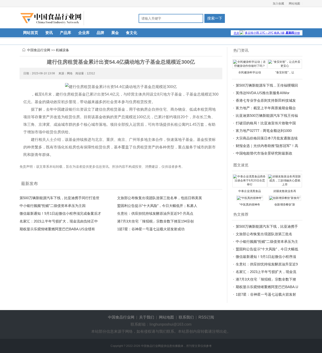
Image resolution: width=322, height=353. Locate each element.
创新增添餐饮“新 (284, 204)
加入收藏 (278, 3)
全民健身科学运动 (249, 72)
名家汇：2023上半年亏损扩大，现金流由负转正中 (59, 221)
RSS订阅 (206, 317)
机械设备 (62, 50)
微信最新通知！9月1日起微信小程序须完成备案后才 (60, 213)
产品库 (65, 33)
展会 (115, 33)
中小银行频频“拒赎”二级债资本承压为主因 (53, 206)
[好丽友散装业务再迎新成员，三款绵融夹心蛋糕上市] (285, 180)
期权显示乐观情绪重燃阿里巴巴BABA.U (267, 287)
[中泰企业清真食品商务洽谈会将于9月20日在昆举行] (249, 180)
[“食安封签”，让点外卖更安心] (285, 63)
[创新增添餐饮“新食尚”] (284, 198)
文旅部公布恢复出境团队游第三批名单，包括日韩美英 (159, 198)
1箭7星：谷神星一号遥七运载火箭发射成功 (151, 229)
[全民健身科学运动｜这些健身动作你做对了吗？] (249, 63)
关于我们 (146, 317)
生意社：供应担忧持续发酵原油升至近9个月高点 (155, 213)
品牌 (100, 33)
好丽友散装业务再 (284, 191)
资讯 (49, 33)
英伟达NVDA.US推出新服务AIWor (262, 93)
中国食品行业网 (38, 50)
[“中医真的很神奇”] (249, 198)
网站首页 (30, 33)
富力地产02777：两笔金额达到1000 (264, 131)
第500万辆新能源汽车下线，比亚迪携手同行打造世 (59, 198)
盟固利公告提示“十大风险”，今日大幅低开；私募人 (157, 206)
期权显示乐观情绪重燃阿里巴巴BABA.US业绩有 (57, 229)
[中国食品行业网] (52, 18)
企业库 (84, 33)
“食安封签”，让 (284, 72)
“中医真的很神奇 (249, 204)
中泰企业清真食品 (249, 191)
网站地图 (294, 3)
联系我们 (186, 317)
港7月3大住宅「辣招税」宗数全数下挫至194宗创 (155, 221)
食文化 (131, 33)
